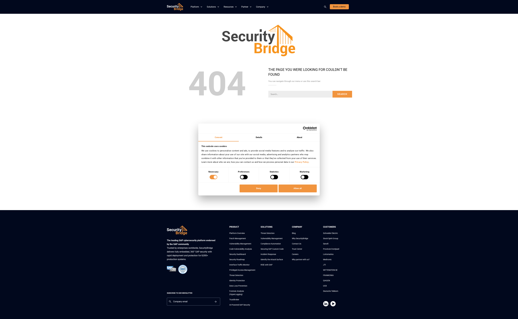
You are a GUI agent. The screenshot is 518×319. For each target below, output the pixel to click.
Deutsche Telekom (330, 291)
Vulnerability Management (240, 244)
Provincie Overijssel (331, 249)
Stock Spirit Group (330, 238)
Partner (244, 7)
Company (260, 7)
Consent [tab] (218, 137)
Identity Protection (237, 280)
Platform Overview (237, 233)
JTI (324, 265)
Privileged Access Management (242, 270)
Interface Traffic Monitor (239, 265)
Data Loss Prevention (238, 286)
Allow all (298, 188)
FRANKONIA (328, 275)
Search (326, 7)
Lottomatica (328, 254)
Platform (195, 7)
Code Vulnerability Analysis (240, 249)
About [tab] (299, 137)
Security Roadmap (237, 259)
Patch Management (237, 238)
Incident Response (268, 254)
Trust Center (297, 249)
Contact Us (296, 244)
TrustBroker (234, 299)
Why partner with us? (301, 259)
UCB (325, 286)
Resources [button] (229, 7)
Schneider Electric (330, 233)
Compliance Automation (271, 244)
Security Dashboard (237, 254)
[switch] (244, 177)
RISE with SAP (266, 265)
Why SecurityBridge (300, 238)
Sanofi (325, 244)
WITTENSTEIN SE (330, 270)
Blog (294, 233)
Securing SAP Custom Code (272, 249)
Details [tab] (259, 137)
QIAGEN (326, 280)
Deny (258, 188)
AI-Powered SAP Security (239, 305)
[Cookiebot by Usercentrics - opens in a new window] (305, 129)
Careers (295, 254)
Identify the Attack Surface (272, 259)
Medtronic (327, 259)
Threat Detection (236, 275)
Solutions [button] (211, 7)
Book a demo (339, 6)
